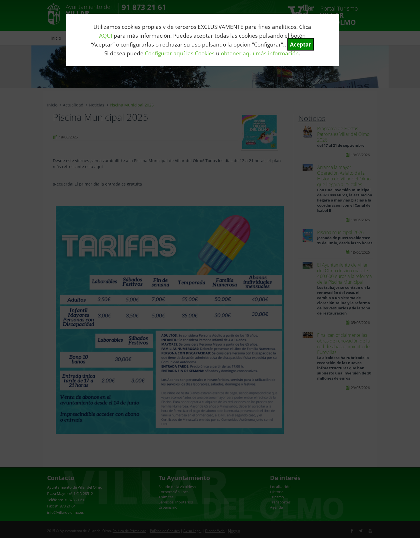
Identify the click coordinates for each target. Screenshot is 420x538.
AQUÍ (105, 35)
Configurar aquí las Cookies (180, 53)
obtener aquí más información (260, 53)
